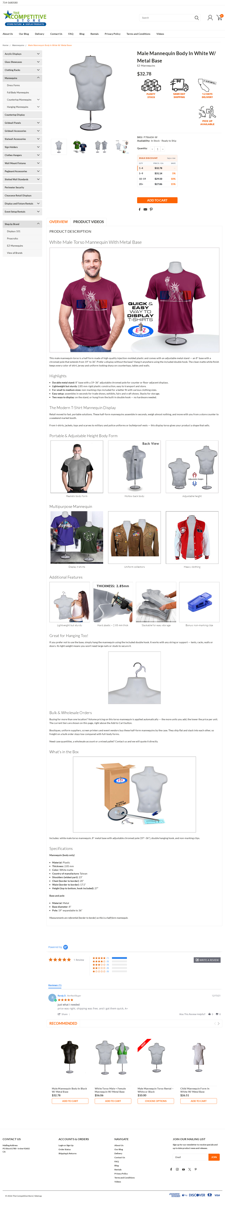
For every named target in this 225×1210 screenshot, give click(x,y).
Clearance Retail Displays (18, 195)
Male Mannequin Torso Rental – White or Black (155, 1090)
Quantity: (142, 148)
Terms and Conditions (138, 33)
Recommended (63, 1023)
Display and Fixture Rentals (19, 203)
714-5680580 (10, 2)
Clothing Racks (12, 70)
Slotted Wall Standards (16, 179)
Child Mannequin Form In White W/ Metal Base (194, 1090)
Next (130, 93)
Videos (160, 33)
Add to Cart (70, 1100)
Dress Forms (13, 85)
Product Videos (88, 222)
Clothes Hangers (13, 155)
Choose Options (156, 1100)
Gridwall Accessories (15, 131)
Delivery (39, 33)
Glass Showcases (13, 62)
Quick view (70, 1057)
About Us (8, 33)
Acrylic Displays (13, 53)
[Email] (145, 209)
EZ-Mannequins (15, 245)
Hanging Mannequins (17, 106)
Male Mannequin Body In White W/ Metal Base (50, 45)
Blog (81, 33)
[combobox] (170, 17)
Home (5, 45)
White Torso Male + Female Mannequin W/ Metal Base (110, 1090)
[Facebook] (139, 209)
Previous (50, 93)
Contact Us (56, 33)
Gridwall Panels (13, 122)
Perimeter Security (14, 187)
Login (61, 1145)
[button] (207, 960)
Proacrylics (12, 238)
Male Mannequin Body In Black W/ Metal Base (69, 1090)
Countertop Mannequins (19, 99)
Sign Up (69, 1145)
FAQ (70, 33)
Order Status (65, 1149)
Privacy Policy (112, 33)
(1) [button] (108, 958)
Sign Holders (11, 147)
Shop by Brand (12, 224)
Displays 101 (13, 231)
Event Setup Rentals (15, 211)
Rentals (95, 33)
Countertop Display (15, 114)
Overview (58, 222)
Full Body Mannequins (18, 92)
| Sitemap (37, 1196)
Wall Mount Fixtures (15, 163)
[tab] (54, 986)
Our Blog (24, 33)
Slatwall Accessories (15, 139)
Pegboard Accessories (16, 171)
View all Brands (14, 252)
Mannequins (18, 45)
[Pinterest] (151, 209)
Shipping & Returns (67, 1153)
